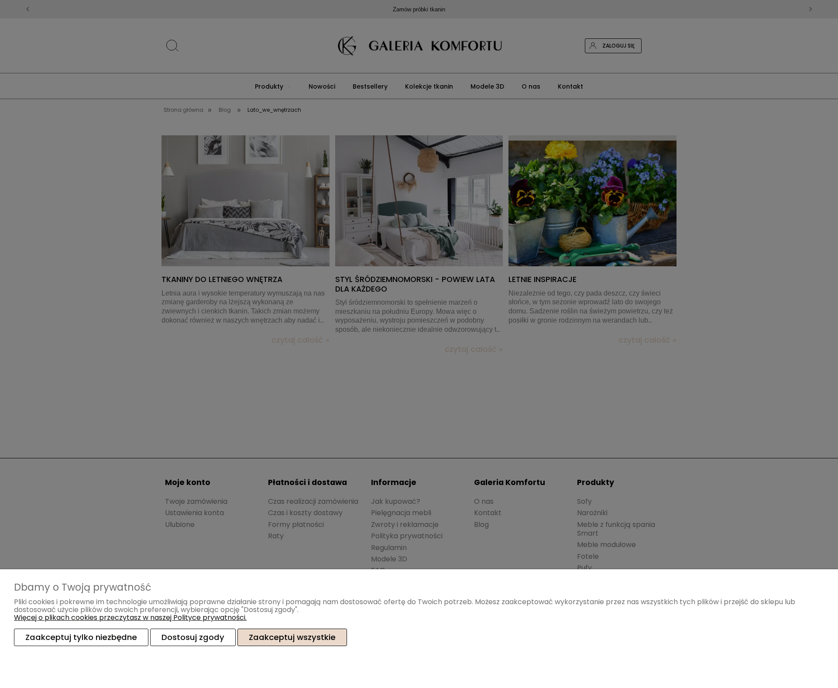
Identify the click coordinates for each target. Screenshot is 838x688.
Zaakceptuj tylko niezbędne (81, 637)
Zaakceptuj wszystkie (292, 637)
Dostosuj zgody (192, 637)
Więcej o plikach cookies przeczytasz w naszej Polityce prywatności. (130, 617)
